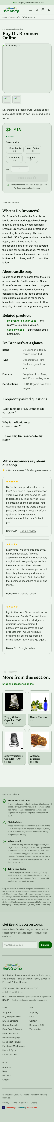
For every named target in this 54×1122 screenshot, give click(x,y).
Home (4, 17)
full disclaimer (36, 899)
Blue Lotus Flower (11, 1037)
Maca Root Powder (11, 1042)
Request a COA (37, 1025)
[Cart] (43, 9)
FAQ (31, 1016)
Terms (14, 1103)
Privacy (5, 1103)
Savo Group (32, 1107)
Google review (28, 530)
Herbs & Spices (9, 1050)
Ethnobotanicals (10, 1033)
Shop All (6, 1012)
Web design (11, 1107)
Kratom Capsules (10, 1025)
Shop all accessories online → (19, 683)
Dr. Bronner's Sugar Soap (21, 320)
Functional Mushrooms (13, 1046)
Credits (5, 1079)
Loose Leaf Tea (9, 1054)
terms (24, 899)
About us (6, 1067)
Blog (4, 1071)
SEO (22, 1107)
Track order (35, 1029)
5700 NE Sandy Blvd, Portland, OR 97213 (19, 988)
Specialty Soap (15, 329)
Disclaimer (23, 1103)
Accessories (15, 17)
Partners (6, 1075)
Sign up (45, 945)
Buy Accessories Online (12, 29)
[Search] (37, 9)
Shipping (33, 1012)
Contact (33, 1021)
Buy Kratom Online (11, 1016)
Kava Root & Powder (12, 1029)
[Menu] (31, 10)
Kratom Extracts (10, 1021)
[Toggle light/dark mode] (49, 9)
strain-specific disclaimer (12, 902)
